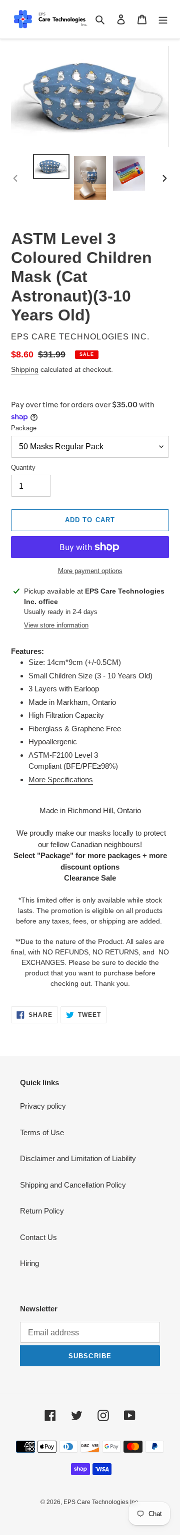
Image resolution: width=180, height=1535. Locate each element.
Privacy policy (43, 1106)
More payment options (90, 571)
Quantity (23, 467)
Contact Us (38, 1237)
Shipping (24, 369)
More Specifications (60, 779)
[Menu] (163, 19)
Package (23, 428)
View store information (56, 625)
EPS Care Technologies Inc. (102, 1502)
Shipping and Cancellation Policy (73, 1185)
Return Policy (42, 1211)
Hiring (29, 1263)
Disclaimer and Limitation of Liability (78, 1158)
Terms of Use (42, 1132)
